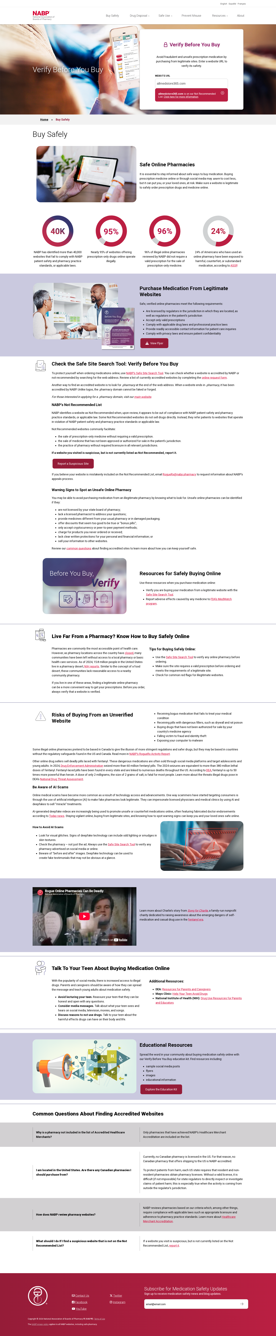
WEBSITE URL (162, 76)
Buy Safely (112, 15)
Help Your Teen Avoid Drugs (190, 993)
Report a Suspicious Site (73, 463)
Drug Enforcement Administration (82, 765)
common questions (78, 548)
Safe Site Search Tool (159, 594)
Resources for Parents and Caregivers (186, 989)
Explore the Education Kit (161, 1089)
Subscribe (240, 1304)
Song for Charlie (198, 910)
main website (142, 396)
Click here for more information (181, 96)
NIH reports (91, 666)
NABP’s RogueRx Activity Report (149, 754)
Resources (219, 15)
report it (174, 1245)
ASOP (233, 265)
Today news (56, 816)
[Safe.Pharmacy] (66, 15)
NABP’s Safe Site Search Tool (144, 373)
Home (44, 119)
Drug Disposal (138, 15)
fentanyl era (195, 919)
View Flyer (156, 343)
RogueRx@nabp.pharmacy (179, 474)
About (240, 15)
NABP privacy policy (40, 1324)
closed (129, 653)
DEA (208, 770)
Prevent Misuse (191, 15)
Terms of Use (99, 1319)
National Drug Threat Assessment (61, 779)
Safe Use (164, 15)
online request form (214, 377)
